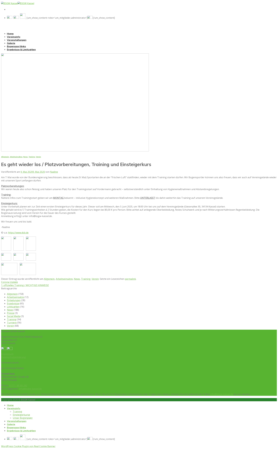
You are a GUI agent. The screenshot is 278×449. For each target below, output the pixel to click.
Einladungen (14, 300)
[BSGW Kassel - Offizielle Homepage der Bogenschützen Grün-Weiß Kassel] (17, 3)
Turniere (12, 322)
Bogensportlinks (16, 46)
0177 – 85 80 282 (18, 385)
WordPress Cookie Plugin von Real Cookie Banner (28, 446)
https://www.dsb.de (18, 232)
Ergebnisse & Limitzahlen (21, 49)
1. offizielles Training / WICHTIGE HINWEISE (25, 285)
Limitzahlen (13, 306)
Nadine (54, 171)
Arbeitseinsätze (16, 157)
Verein (38, 157)
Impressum (7, 354)
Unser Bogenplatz (23, 417)
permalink (130, 278)
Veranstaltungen (16, 39)
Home (10, 33)
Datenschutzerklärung (13, 357)
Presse (10, 313)
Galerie (11, 43)
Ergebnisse (13, 303)
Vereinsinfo (13, 36)
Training (32, 157)
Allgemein (5, 157)
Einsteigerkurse (21, 414)
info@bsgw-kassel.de (30, 388)
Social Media (13, 316)
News (25, 157)
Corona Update (9, 282)
